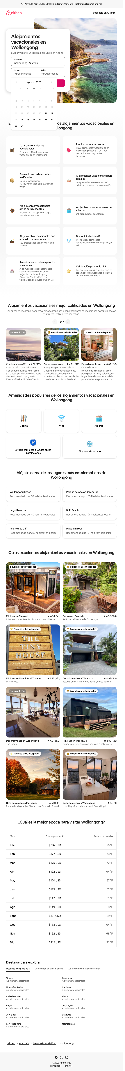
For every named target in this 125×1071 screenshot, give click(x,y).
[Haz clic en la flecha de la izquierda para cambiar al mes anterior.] (16, 82)
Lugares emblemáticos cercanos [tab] (84, 968)
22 (52, 113)
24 (22, 119)
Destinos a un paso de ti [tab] (18, 968)
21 (46, 113)
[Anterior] (54, 321)
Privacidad (55, 1065)
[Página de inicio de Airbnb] (14, 13)
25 (28, 119)
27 (40, 119)
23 (16, 119)
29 (52, 119)
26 (34, 119)
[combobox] (38, 63)
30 (16, 125)
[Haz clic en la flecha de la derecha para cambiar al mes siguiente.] (51, 82)
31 (22, 125)
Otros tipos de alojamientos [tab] (49, 968)
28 (46, 119)
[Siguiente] (67, 321)
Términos (68, 1065)
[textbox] (25, 73)
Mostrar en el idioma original (88, 4)
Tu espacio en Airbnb (103, 12)
